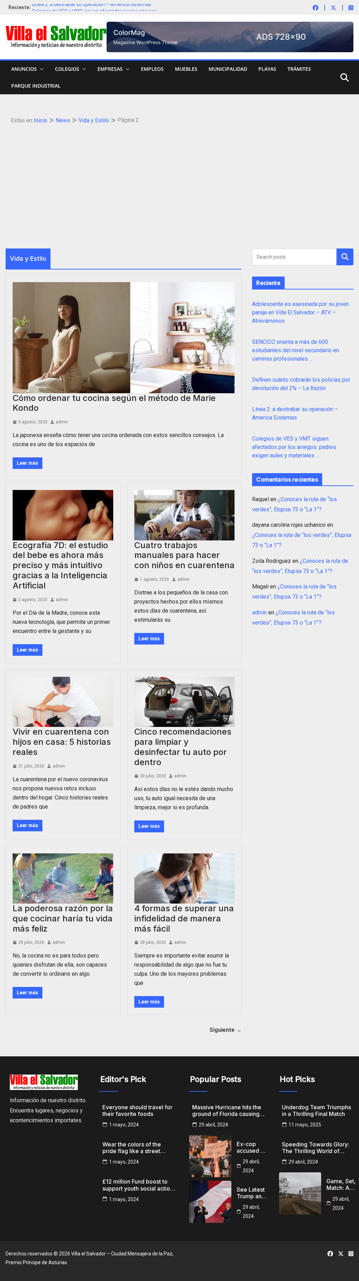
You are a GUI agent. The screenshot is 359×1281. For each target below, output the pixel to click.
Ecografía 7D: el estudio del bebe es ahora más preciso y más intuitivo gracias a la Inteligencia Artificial (60, 565)
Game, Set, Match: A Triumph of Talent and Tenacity (341, 1184)
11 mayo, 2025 (305, 1124)
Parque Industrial (36, 85)
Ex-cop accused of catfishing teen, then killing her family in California (251, 1147)
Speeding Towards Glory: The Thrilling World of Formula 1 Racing (315, 1147)
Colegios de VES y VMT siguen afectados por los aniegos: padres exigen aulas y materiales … (294, 447)
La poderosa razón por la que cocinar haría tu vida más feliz (63, 918)
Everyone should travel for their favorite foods (137, 1110)
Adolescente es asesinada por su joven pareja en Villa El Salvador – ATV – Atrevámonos (300, 312)
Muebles (186, 69)
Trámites (299, 69)
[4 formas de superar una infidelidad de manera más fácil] (184, 878)
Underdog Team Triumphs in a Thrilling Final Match (316, 1110)
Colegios (67, 69)
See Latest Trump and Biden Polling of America (251, 1193)
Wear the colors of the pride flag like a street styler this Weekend (131, 1147)
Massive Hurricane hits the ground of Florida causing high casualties (226, 1110)
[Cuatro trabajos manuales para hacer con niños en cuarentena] (184, 515)
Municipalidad (228, 69)
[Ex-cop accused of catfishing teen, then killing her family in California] (210, 1156)
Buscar (345, 256)
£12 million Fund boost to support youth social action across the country (137, 1185)
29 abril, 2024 (213, 1124)
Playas (267, 69)
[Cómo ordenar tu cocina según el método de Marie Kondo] (124, 337)
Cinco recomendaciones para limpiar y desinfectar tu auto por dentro (182, 747)
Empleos (152, 69)
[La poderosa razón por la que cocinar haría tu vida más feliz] (63, 878)
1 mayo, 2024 (124, 1124)
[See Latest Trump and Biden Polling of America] (210, 1202)
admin (62, 422)
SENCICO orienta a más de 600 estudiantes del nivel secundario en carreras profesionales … (295, 350)
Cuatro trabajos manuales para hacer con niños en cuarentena (184, 555)
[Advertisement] (179, 178)
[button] (40, 69)
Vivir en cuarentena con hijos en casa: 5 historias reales (62, 742)
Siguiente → (225, 1030)
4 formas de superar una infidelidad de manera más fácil (184, 918)
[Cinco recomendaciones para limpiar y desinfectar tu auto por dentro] (184, 702)
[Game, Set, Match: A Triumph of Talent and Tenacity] (300, 1193)
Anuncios (24, 69)
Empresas (110, 69)
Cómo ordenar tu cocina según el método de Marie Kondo (114, 403)
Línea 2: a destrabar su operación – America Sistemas (91, 7)
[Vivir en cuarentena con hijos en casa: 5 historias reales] (63, 702)
